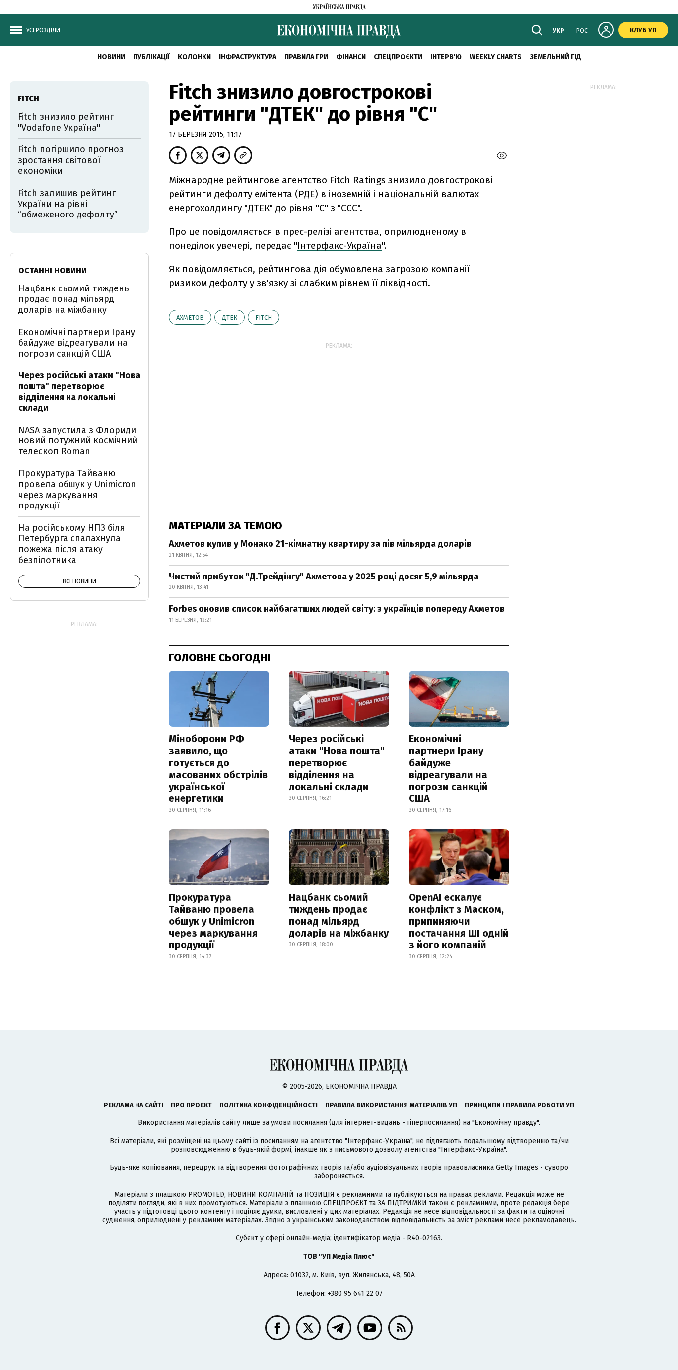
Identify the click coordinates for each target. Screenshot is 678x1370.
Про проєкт (191, 1105)
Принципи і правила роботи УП (519, 1105)
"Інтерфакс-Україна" (378, 1141)
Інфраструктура (247, 57)
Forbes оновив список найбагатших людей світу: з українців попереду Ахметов (337, 608)
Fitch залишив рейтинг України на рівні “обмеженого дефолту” (68, 204)
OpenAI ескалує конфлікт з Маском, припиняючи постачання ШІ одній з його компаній (459, 921)
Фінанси (351, 57)
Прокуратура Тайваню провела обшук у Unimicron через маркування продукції (213, 921)
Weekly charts (496, 57)
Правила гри (306, 57)
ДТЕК (229, 317)
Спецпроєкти (398, 57)
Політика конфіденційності (268, 1105)
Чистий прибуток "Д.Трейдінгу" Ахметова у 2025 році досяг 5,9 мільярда (323, 576)
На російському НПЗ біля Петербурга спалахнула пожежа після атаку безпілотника (71, 544)
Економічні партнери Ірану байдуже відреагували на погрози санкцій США (448, 768)
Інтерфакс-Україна (339, 245)
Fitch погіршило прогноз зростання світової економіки (71, 160)
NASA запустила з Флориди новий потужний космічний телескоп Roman (77, 441)
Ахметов (190, 317)
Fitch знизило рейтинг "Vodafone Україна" (66, 122)
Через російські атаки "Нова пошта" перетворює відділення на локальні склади (337, 763)
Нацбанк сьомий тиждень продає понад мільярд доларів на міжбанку (339, 915)
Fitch (263, 317)
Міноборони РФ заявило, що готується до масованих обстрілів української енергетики (218, 768)
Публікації (151, 57)
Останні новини (52, 270)
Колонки (194, 57)
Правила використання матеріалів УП (391, 1105)
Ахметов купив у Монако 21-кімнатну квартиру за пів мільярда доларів (320, 543)
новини (111, 57)
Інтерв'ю (446, 57)
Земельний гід (555, 57)
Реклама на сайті (133, 1105)
